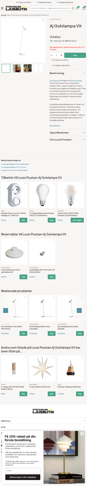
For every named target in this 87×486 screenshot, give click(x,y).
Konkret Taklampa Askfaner (69, 387)
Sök (72, 8)
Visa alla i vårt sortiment (13, 167)
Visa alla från (15, 164)
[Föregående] (10, 310)
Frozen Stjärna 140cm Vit (39, 387)
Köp (75, 55)
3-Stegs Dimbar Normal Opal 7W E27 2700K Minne (41, 214)
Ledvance (61, 211)
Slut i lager (77, 220)
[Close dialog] (82, 433)
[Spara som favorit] (43, 20)
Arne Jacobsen (76, 80)
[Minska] (51, 55)
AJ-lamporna (55, 80)
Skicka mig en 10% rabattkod (23, 477)
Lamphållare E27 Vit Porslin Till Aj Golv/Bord (42, 271)
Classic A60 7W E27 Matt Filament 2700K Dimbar (68, 214)
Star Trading (33, 384)
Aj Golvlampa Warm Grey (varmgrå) (39, 327)
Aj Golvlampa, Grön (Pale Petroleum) (11, 327)
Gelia (2, 211)
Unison (31, 211)
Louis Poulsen (55, 19)
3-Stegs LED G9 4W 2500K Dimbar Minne (12, 388)
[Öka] (61, 55)
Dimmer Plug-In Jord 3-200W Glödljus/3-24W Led (13, 214)
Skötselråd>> (55, 125)
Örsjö (59, 384)
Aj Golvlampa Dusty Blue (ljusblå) (68, 327)
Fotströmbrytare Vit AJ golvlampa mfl (10, 271)
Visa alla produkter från (14, 170)
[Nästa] (76, 310)
